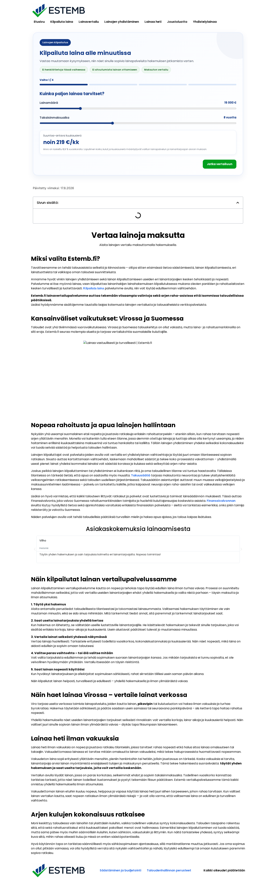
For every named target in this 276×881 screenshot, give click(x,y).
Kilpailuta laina (61, 22)
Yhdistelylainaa (205, 22)
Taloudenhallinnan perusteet (169, 870)
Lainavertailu (89, 22)
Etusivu (39, 22)
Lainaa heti (153, 22)
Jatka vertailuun (219, 164)
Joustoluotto (177, 22)
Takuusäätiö (140, 475)
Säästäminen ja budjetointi (120, 870)
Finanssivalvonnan (221, 501)
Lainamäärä (49, 102)
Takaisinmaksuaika (54, 117)
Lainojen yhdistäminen (121, 22)
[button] (237, 202)
